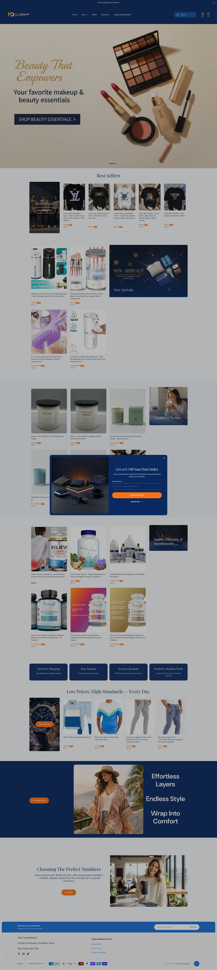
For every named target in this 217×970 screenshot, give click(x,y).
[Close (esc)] (164, 458)
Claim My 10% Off (137, 495)
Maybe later (135, 502)
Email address (116, 481)
